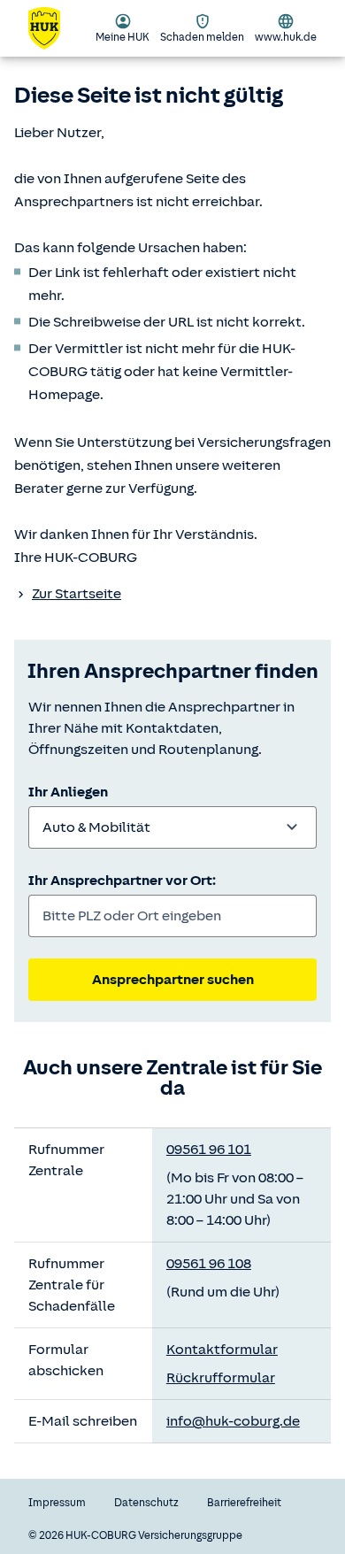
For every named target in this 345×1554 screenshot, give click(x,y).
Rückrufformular (220, 1378)
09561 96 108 (208, 1264)
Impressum (57, 1502)
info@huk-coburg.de (233, 1421)
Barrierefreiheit (244, 1502)
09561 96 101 (208, 1150)
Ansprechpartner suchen (173, 980)
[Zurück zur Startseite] (54, 28)
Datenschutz (146, 1502)
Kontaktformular (222, 1350)
